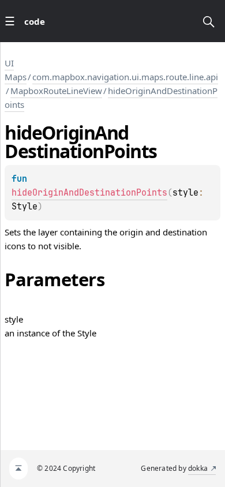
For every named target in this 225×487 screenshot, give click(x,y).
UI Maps (16, 70)
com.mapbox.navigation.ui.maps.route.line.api (125, 77)
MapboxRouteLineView (56, 90)
